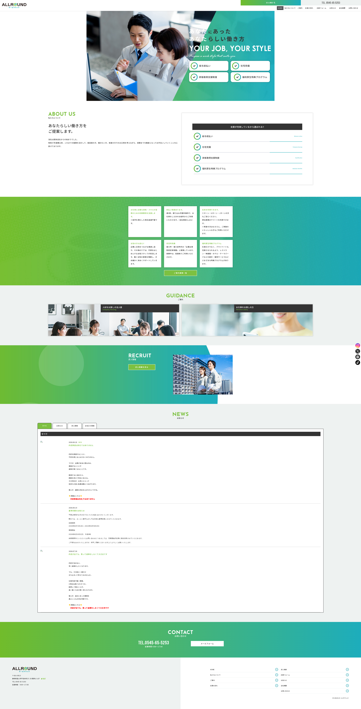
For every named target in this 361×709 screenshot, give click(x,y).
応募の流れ (309, 8)
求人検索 (269, 3)
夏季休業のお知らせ (77, 510)
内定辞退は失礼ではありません (81, 445)
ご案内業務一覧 (180, 273)
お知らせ (333, 8)
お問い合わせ (353, 8)
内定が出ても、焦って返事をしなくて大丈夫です (88, 554)
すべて (44, 426)
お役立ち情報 (89, 426)
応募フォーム (321, 8)
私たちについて (290, 8)
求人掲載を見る (141, 367)
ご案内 (300, 8)
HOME (280, 8)
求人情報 (74, 426)
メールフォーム (207, 643)
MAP (44, 679)
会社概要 (342, 8)
